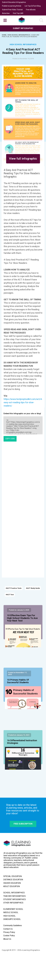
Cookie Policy (9, 935)
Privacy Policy (9, 932)
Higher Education (12, 883)
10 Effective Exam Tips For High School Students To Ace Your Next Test (22, 618)
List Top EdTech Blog (33, 6)
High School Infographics (19, 35)
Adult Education (11, 886)
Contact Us (8, 929)
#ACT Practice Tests (13, 588)
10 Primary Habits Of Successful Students (18, 681)
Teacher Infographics (14, 896)
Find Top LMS (18, 13)
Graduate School (12, 919)
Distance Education (13, 880)
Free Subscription (23, 824)
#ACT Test (10, 594)
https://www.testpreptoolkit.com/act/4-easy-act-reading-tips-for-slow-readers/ (23, 402)
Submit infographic (23, 28)
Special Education (12, 876)
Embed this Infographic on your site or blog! (22, 414)
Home (4, 35)
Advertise (6, 13)
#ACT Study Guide (33, 588)
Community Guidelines (12, 925)
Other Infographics (13, 903)
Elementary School (13, 909)
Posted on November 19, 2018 (23, 59)
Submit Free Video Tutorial (12, 10)
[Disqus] (23, 477)
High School (9, 916)
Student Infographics (14, 899)
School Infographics (14, 893)
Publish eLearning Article (11, 6)
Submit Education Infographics (14, 2)
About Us (7, 939)
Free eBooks (31, 10)
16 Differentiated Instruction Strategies (22, 741)
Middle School (10, 912)
